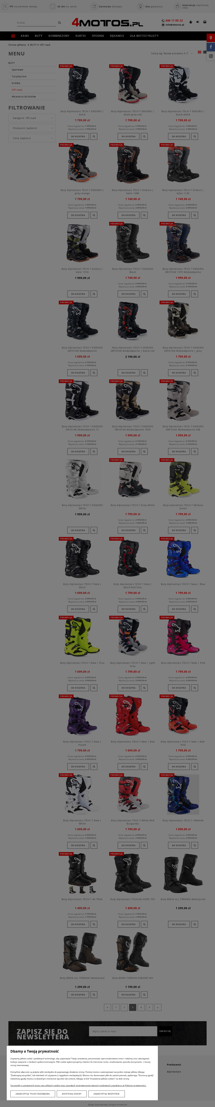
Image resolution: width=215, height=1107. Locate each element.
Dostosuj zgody (71, 1093)
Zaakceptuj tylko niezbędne (33, 1093)
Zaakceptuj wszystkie (107, 1093)
